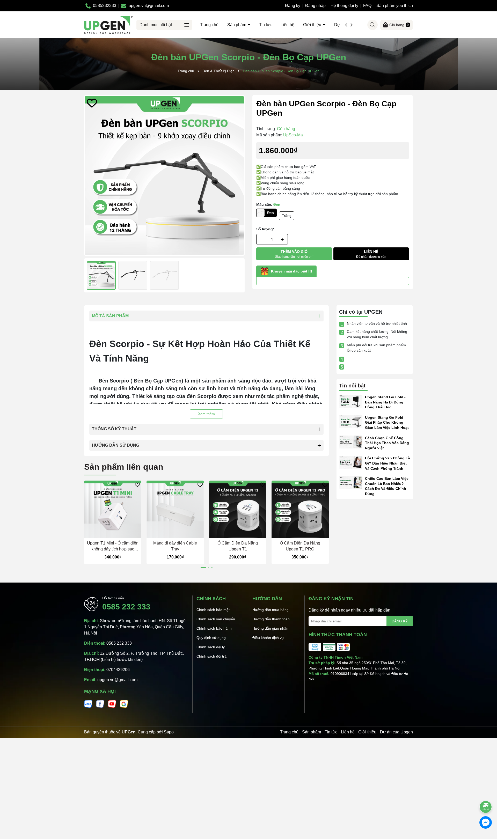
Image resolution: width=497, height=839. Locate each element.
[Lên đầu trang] (486, 792)
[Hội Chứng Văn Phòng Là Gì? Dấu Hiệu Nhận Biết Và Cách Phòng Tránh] (350, 462)
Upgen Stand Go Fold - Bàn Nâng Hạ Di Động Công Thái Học (385, 402)
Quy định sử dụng (211, 638)
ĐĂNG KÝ (400, 621)
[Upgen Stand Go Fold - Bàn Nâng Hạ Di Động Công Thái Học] (350, 401)
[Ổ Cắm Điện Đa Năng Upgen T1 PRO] (300, 509)
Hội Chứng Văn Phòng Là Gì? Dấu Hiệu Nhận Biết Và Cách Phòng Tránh (387, 463)
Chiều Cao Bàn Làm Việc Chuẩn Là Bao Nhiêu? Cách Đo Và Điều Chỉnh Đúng (386, 486)
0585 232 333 (126, 606)
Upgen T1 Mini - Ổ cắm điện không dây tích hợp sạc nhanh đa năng (112, 546)
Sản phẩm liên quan (123, 467)
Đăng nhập (315, 5)
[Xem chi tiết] (170, 533)
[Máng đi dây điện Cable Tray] (175, 509)
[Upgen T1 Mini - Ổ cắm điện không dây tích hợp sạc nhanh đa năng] (112, 509)
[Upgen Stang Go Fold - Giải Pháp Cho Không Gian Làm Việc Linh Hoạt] (350, 421)
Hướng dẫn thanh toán (271, 619)
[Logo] (108, 25)
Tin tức (265, 25)
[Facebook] (100, 704)
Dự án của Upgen (396, 732)
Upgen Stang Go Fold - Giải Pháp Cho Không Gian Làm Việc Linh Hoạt (387, 422)
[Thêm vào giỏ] (107, 533)
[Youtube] (112, 704)
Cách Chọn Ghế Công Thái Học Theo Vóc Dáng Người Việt (387, 443)
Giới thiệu (312, 25)
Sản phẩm (237, 25)
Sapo (169, 732)
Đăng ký (292, 5)
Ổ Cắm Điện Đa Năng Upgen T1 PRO (300, 546)
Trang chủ (209, 25)
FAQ (367, 5)
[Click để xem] (164, 175)
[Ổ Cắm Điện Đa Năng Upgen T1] (237, 509)
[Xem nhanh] (117, 533)
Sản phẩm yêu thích (394, 5)
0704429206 (118, 669)
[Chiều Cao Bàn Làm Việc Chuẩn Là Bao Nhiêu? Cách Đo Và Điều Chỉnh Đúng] (350, 482)
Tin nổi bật (352, 385)
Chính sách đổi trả (211, 656)
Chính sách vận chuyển (215, 619)
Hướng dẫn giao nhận (270, 628)
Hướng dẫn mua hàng (270, 610)
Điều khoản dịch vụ (268, 638)
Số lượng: (265, 229)
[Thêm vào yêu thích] (92, 103)
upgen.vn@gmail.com (117, 680)
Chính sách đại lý (210, 647)
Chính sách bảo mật (213, 610)
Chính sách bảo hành (214, 628)
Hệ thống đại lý (344, 5)
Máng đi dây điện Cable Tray (175, 546)
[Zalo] (88, 704)
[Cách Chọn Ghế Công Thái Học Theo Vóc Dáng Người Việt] (350, 442)
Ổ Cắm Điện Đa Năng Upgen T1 (237, 546)
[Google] (124, 704)
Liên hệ (287, 25)
